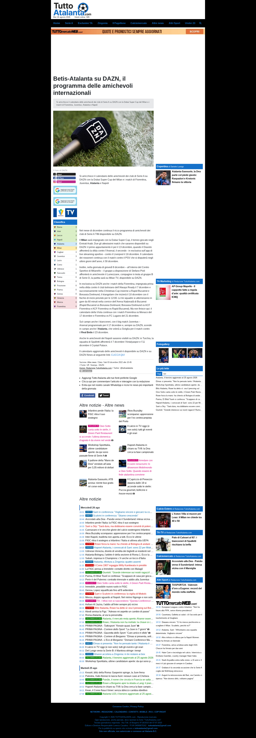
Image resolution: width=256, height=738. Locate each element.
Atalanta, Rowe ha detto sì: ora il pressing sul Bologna (121, 608)
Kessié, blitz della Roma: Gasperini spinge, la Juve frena (115, 672)
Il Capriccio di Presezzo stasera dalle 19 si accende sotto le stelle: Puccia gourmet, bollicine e (135, 486)
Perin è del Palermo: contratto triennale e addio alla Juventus (117, 579)
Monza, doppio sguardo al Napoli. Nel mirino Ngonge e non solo (119, 597)
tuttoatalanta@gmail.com (159, 725)
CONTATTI (133, 712)
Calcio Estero (164, 509)
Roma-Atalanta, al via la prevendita (103, 615)
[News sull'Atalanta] (72, 9)
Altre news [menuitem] (158, 23)
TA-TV (160, 532)
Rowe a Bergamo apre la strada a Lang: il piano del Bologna (126, 683)
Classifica (59, 222)
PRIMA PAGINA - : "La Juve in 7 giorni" (116, 629)
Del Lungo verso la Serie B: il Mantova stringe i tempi (113, 650)
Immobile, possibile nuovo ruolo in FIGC (106, 586)
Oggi (159, 374)
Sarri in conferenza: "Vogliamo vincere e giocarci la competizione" (124, 512)
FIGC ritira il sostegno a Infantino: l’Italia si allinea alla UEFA (117, 540)
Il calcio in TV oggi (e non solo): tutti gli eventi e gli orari (139, 429)
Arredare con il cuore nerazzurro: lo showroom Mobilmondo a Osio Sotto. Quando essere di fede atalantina (136, 467)
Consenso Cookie (121, 706)
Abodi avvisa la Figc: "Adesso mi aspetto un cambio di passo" (117, 611)
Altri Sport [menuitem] (174, 23)
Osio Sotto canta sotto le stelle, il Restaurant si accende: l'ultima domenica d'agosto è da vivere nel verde (95, 433)
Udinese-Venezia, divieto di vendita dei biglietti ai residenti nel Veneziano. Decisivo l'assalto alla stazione (140, 551)
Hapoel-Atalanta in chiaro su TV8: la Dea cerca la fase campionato (140, 448)
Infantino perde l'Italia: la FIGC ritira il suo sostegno (100, 414)
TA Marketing (164, 281)
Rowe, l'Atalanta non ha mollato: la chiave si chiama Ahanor (125, 622)
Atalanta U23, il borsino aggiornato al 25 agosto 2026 (122, 694)
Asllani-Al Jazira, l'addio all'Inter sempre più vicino (111, 604)
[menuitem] (200, 23)
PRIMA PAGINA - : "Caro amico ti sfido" (116, 633)
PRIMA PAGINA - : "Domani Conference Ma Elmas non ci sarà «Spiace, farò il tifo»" (138, 640)
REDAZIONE (107, 712)
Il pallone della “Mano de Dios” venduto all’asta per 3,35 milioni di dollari (101, 464)
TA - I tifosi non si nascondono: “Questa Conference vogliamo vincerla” (128, 601)
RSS (151, 712)
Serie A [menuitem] (69, 23)
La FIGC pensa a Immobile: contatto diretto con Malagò (114, 569)
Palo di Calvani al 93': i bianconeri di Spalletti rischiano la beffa (184, 541)
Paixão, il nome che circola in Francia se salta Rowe (121, 679)
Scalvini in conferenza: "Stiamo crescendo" (112, 515)
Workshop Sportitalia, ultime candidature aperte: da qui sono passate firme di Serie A (129, 661)
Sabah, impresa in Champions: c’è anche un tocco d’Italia (115, 558)
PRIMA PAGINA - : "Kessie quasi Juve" (111, 625)
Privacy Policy (137, 706)
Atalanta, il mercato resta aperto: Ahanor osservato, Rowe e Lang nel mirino (133, 618)
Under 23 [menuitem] (190, 23)
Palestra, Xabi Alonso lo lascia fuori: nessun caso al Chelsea (117, 676)
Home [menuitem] (56, 23)
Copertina (162, 166)
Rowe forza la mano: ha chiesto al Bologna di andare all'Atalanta (124, 544)
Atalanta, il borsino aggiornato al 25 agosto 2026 (119, 657)
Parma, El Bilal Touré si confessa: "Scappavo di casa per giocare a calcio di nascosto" (130, 576)
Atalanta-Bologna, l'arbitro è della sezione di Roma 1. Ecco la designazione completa (130, 554)
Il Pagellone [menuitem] (119, 23)
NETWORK (95, 712)
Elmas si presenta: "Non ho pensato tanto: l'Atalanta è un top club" (124, 643)
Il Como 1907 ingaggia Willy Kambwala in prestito (116, 565)
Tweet (105, 395)
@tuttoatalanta (126, 368)
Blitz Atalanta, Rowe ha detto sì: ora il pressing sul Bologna (181, 388)
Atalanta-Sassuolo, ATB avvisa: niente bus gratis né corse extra (100, 483)
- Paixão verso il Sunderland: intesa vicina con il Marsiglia (125, 519)
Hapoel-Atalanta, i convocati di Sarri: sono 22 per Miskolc (120, 547)
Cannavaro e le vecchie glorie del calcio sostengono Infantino (117, 530)
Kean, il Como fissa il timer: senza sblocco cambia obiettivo (116, 690)
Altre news (91, 362)
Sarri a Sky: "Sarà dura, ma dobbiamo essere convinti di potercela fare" (186, 406)
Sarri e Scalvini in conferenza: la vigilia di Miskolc (116, 594)
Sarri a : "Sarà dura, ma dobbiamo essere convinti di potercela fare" (122, 526)
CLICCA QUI (118, 355)
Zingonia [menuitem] (103, 23)
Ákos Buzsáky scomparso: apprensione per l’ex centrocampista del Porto (123, 533)
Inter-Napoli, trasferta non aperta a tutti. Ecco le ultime (113, 537)
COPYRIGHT (160, 712)
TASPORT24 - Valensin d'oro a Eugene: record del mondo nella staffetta (187, 588)
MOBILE (143, 712)
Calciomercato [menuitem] (139, 23)
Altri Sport (162, 580)
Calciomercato (165, 556)
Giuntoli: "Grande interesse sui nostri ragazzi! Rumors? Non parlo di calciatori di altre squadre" (143, 572)
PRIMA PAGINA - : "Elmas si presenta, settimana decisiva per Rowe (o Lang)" (136, 636)
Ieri (164, 374)
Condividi (89, 395)
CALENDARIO (121, 712)
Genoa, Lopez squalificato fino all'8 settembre (109, 590)
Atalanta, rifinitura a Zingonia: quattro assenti (113, 562)
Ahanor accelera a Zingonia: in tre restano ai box (115, 654)
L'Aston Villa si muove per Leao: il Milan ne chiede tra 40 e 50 (187, 517)
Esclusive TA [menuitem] (85, 23)
